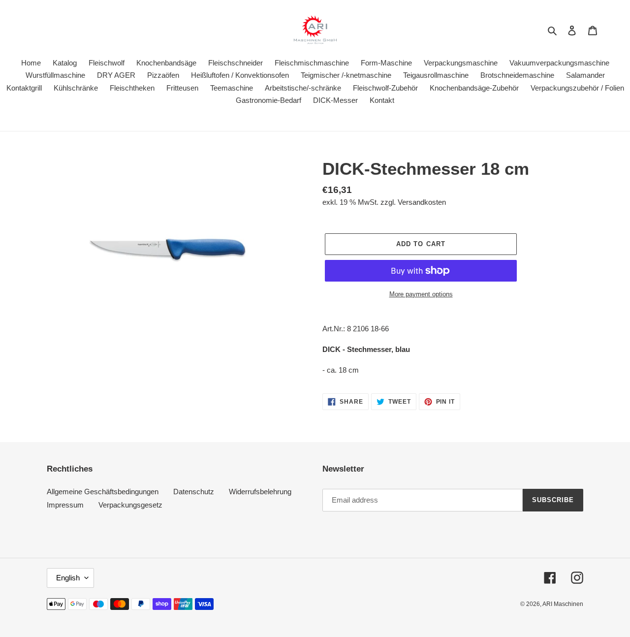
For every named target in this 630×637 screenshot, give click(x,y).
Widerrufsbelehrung (260, 491)
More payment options (421, 294)
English (68, 577)
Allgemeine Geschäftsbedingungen (102, 491)
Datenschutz (193, 491)
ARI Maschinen (562, 604)
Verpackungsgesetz (130, 505)
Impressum (65, 505)
